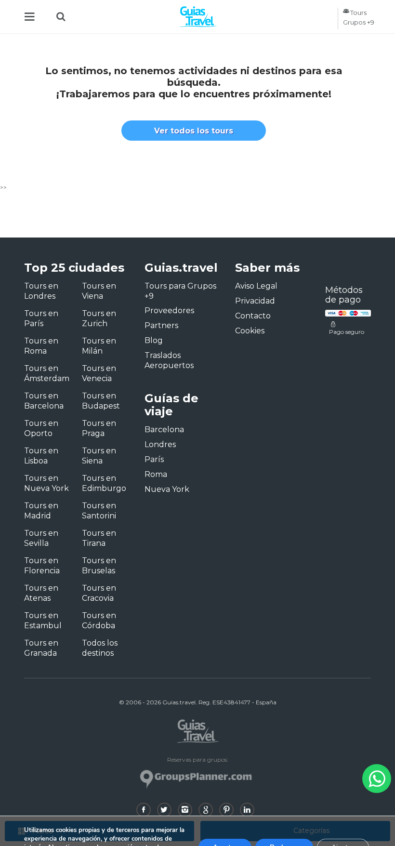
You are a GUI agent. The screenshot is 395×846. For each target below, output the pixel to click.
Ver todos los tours (193, 130)
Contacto (253, 315)
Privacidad (255, 300)
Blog (154, 340)
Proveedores (169, 310)
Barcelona (164, 429)
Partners (161, 325)
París (154, 459)
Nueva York (167, 489)
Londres (160, 444)
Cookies (249, 330)
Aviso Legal (256, 286)
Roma (156, 474)
